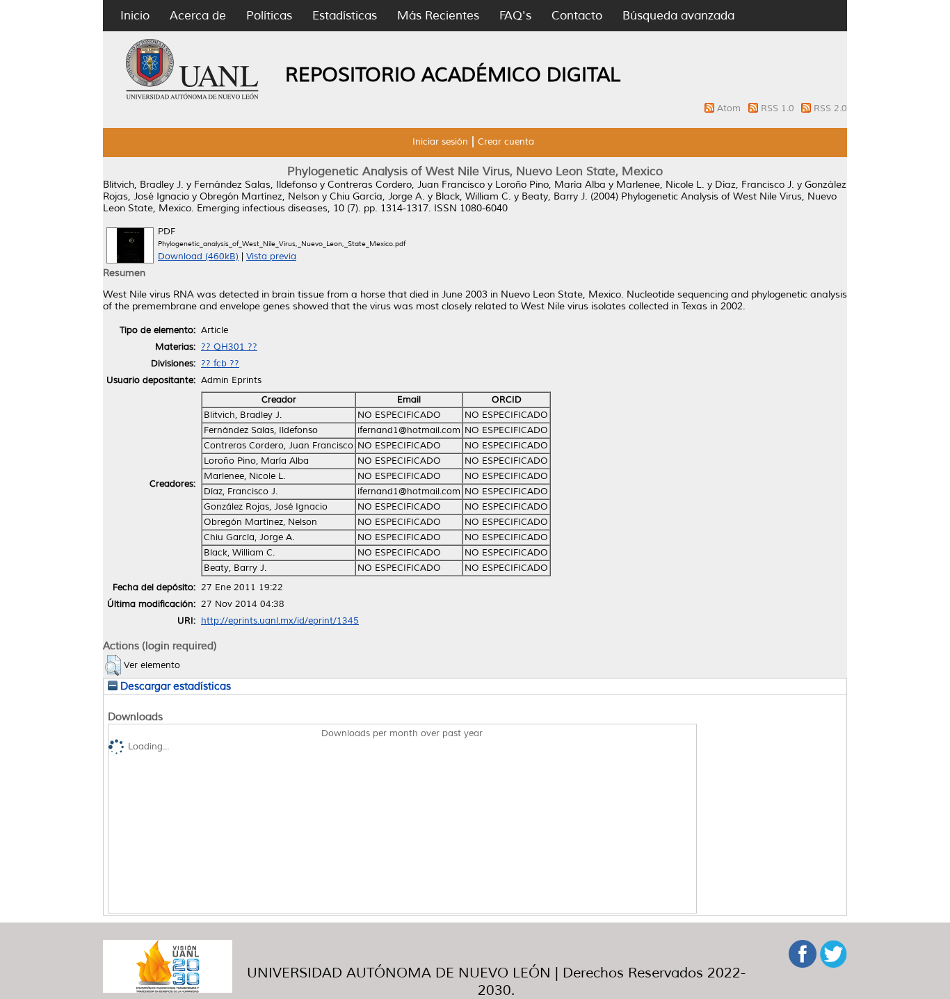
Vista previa (271, 256)
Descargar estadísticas (174, 686)
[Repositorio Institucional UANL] (192, 97)
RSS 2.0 (830, 108)
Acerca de (198, 15)
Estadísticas (344, 15)
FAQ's (515, 15)
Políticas (269, 15)
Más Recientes (438, 15)
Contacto (577, 15)
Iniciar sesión (440, 141)
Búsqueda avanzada (678, 15)
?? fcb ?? (220, 363)
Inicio (135, 15)
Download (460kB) (198, 256)
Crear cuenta (506, 141)
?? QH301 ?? (229, 346)
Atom (730, 108)
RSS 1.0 (779, 108)
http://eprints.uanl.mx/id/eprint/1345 (280, 620)
